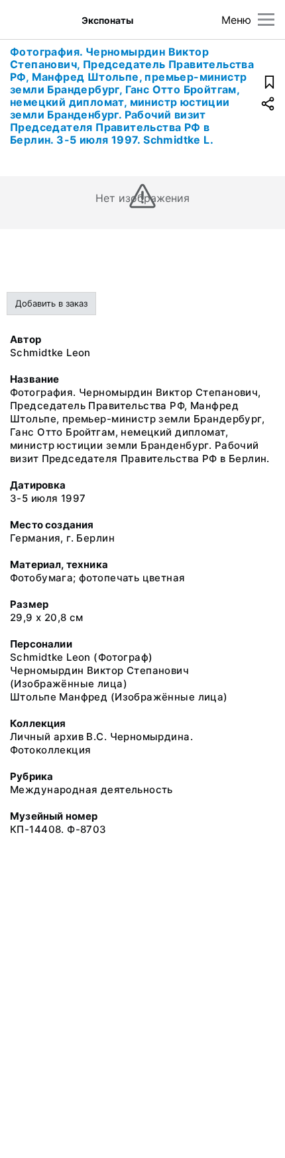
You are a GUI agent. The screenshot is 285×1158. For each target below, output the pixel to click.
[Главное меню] (266, 19)
